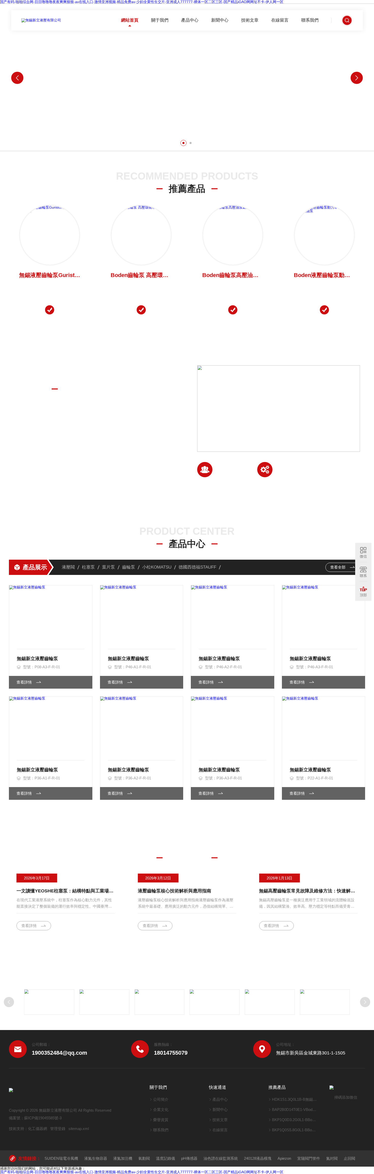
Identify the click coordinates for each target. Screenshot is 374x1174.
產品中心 (189, 20)
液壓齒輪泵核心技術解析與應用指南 (174, 890)
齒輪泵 (128, 567)
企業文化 (160, 1109)
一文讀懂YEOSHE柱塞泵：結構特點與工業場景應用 (66, 890)
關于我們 (159, 20)
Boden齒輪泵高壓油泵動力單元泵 (232, 275)
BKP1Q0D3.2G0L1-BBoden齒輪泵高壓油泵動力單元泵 (295, 1120)
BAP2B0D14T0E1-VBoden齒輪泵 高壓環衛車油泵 (295, 1109)
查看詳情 (26, 474)
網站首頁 (129, 20)
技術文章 (249, 20)
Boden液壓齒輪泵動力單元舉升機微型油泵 (324, 275)
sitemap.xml (78, 1128)
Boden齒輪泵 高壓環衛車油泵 (141, 275)
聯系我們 (310, 20)
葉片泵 (108, 567)
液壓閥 (68, 567)
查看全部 (338, 567)
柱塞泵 (88, 567)
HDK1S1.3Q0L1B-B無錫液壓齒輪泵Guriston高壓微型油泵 (295, 1099)
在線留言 (280, 20)
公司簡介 (160, 1099)
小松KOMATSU (156, 567)
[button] (183, 143)
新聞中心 (219, 20)
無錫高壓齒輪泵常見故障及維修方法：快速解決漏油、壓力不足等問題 (308, 890)
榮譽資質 (160, 1120)
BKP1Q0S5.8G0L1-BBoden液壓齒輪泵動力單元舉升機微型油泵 (295, 1130)
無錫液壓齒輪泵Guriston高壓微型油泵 (49, 275)
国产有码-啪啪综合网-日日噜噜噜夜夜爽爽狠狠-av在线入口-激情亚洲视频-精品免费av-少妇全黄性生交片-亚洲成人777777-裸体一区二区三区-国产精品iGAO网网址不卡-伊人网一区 (141, 1172)
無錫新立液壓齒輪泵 (37, 658)
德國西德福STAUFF (197, 567)
